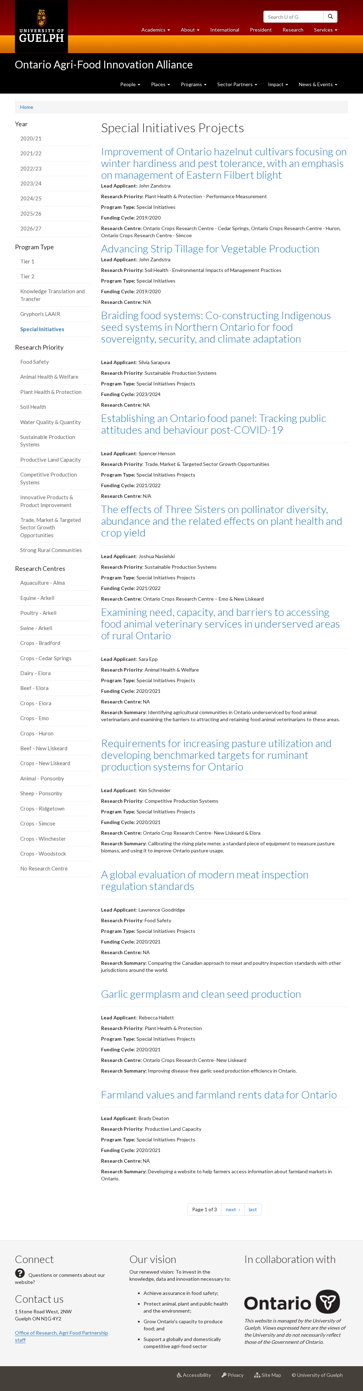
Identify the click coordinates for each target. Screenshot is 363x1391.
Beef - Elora (34, 688)
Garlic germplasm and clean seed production (201, 993)
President (261, 30)
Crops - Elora (35, 703)
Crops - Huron (37, 733)
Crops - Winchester (43, 838)
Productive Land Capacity (50, 459)
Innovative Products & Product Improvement (46, 501)
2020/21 (30, 138)
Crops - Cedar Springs (46, 658)
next (235, 1209)
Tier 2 (27, 276)
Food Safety (34, 361)
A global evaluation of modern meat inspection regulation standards (204, 880)
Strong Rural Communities (51, 550)
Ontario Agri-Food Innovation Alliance (104, 64)
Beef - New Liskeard (43, 748)
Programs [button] (192, 84)
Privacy (238, 1377)
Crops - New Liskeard (45, 763)
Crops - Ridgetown (42, 808)
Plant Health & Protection (51, 392)
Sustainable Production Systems (47, 440)
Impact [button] (276, 84)
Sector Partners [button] (235, 84)
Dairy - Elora (35, 673)
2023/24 (30, 183)
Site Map (273, 1377)
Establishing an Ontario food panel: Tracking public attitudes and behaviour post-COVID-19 (213, 423)
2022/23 (30, 168)
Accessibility (199, 1377)
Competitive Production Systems (48, 478)
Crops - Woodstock (43, 853)
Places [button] (159, 84)
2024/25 (30, 198)
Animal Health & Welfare (49, 376)
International (224, 30)
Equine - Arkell (37, 598)
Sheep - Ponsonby (41, 793)
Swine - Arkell (36, 628)
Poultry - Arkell (38, 613)
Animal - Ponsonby (42, 778)
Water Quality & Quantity (50, 422)
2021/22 (30, 153)
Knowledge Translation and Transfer (52, 295)
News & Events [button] (316, 84)
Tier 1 (27, 261)
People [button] (128, 84)
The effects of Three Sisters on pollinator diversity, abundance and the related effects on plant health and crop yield (221, 520)
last (255, 1209)
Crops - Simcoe (37, 823)
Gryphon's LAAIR (40, 314)
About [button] (193, 31)
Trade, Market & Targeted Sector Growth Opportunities (50, 527)
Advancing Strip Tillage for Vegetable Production (210, 248)
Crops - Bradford (40, 643)
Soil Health (33, 407)
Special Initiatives (52, 331)
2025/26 (30, 213)
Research (296, 31)
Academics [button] (158, 31)
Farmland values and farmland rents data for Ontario (219, 1094)
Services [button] (328, 31)
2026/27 (30, 228)
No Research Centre (44, 868)
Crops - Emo (34, 718)
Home (26, 107)
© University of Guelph (317, 1375)
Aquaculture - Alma (42, 582)
